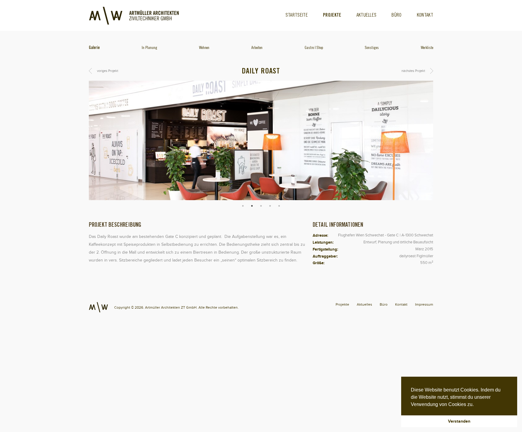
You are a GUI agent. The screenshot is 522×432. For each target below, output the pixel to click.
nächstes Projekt (413, 71)
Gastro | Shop (313, 48)
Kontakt (425, 15)
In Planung (149, 48)
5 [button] (279, 206)
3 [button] (261, 206)
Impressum (424, 304)
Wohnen (204, 48)
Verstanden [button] (459, 421)
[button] (476, 405)
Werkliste (427, 48)
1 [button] (243, 206)
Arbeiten (257, 48)
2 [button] (252, 206)
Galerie (94, 48)
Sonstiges (372, 48)
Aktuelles (366, 15)
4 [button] (270, 206)
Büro (396, 15)
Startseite (296, 15)
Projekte (332, 15)
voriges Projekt (107, 71)
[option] (261, 140)
